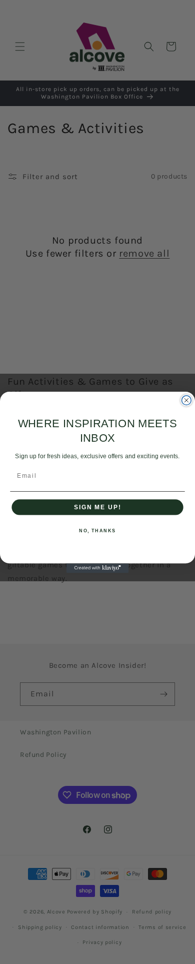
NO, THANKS (97, 530)
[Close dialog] (186, 400)
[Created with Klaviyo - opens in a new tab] (97, 568)
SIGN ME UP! (97, 506)
